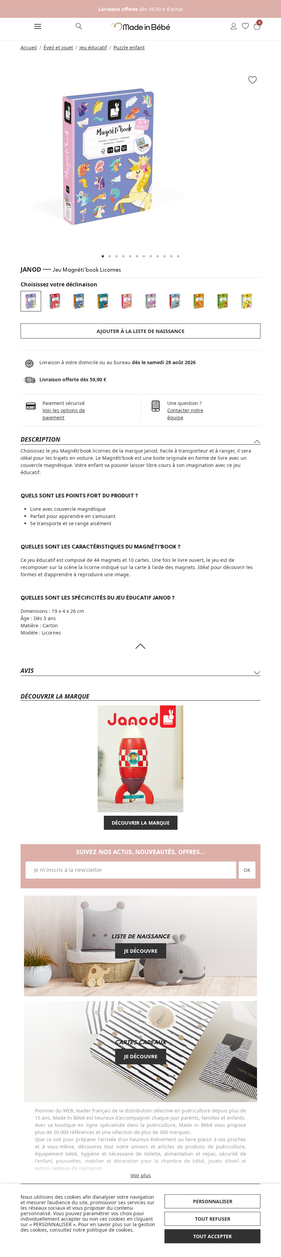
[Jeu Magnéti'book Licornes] (31, 301)
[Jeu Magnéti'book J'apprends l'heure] (246, 301)
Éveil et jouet (58, 47)
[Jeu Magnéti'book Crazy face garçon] (103, 301)
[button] (37, 27)
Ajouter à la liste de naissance (140, 331)
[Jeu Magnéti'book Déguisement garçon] (174, 301)
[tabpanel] (140, 157)
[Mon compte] (233, 27)
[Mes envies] (245, 27)
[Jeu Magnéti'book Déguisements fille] (150, 301)
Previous (12, 160)
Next (269, 160)
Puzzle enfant (129, 47)
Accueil (29, 47)
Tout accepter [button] (212, 1236)
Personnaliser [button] (212, 1201)
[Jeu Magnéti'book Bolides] (79, 301)
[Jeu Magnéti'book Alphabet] (55, 301)
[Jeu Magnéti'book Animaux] (222, 301)
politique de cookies (110, 1230)
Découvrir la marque (141, 822)
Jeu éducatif (93, 47)
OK (247, 870)
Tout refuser (212, 1219)
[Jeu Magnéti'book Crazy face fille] (127, 301)
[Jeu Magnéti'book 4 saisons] (198, 301)
